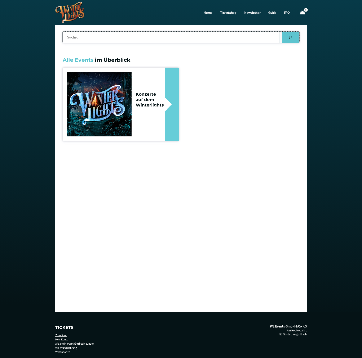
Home (208, 12)
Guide (272, 12)
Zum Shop (61, 335)
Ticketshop (228, 12)
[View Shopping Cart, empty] (302, 13)
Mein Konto (61, 339)
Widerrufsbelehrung (66, 348)
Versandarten (62, 352)
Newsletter (252, 12)
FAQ (287, 12)
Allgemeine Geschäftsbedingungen (74, 343)
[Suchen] (290, 37)
